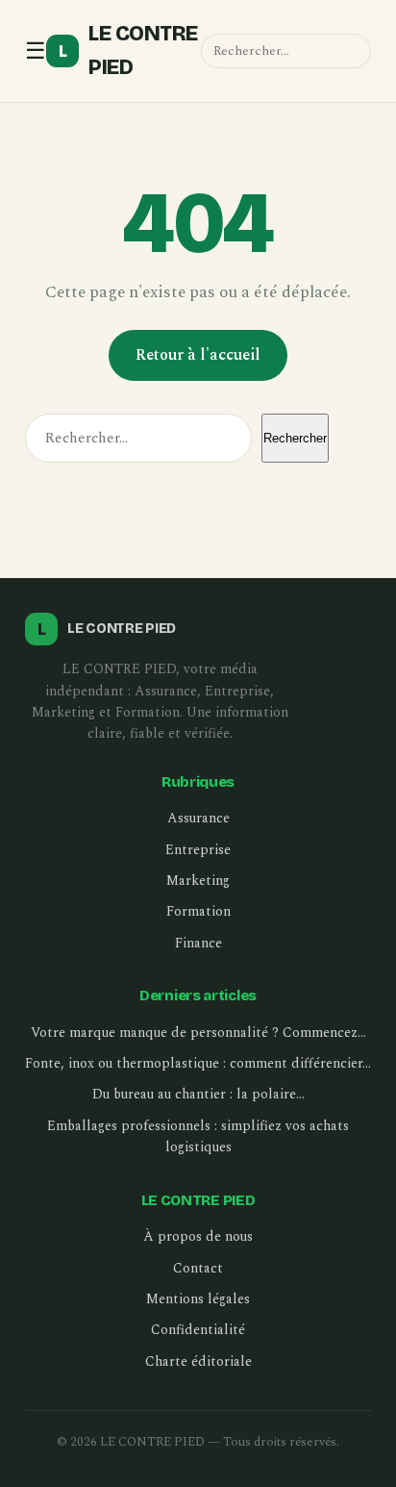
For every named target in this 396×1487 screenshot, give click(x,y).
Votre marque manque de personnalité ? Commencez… (198, 1032)
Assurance (198, 818)
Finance (198, 943)
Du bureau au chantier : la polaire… (198, 1094)
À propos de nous (198, 1236)
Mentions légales (198, 1299)
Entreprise (198, 850)
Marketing (198, 880)
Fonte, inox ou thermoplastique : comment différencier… (198, 1063)
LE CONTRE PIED (128, 50)
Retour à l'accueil (198, 354)
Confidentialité (198, 1330)
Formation (198, 911)
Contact (198, 1268)
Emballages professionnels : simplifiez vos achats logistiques (198, 1136)
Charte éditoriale (198, 1361)
